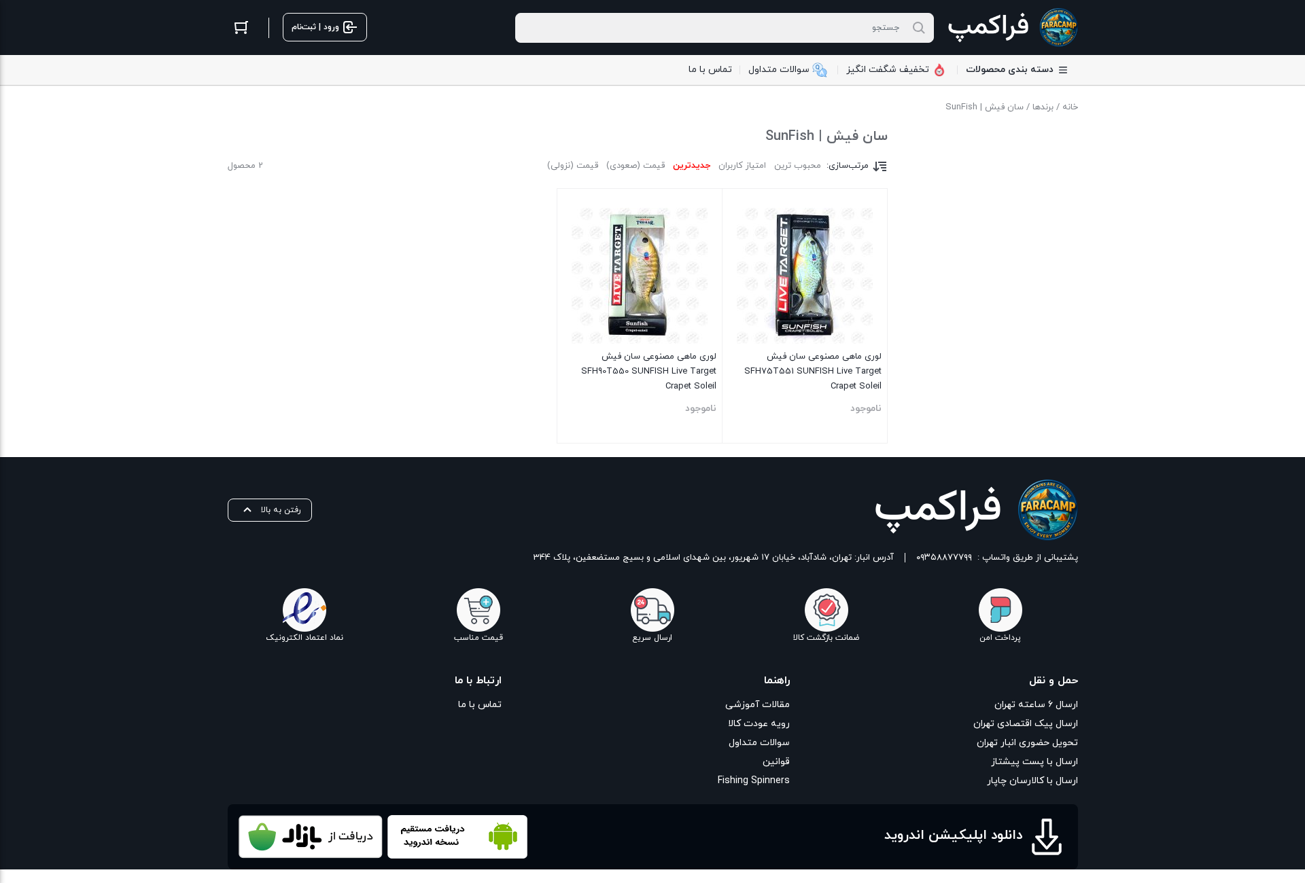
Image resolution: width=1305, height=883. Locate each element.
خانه (1070, 107)
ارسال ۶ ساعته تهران (1036, 704)
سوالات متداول (759, 742)
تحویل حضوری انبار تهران (1027, 742)
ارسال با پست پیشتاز (1034, 761)
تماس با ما (480, 704)
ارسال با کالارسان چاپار (1032, 780)
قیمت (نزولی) (572, 166)
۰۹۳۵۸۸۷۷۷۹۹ (944, 558)
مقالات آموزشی (757, 704)
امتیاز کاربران (742, 166)
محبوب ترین (797, 166)
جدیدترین (691, 166)
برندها (1043, 107)
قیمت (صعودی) (635, 166)
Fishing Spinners (754, 780)
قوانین (776, 761)
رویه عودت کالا (759, 723)
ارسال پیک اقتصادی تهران (1025, 723)
